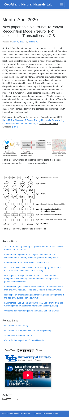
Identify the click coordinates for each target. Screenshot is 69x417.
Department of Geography (16, 326)
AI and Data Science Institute (18, 336)
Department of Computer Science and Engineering (27, 331)
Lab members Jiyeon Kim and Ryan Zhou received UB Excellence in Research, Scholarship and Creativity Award (31, 256)
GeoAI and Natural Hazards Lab (28, 4)
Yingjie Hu (33, 42)
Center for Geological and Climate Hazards (24, 340)
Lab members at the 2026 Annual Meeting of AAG (27, 263)
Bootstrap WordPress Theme (46, 414)
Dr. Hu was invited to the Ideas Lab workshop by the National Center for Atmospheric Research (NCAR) (32, 269)
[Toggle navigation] (61, 4)
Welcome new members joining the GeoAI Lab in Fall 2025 (31, 311)
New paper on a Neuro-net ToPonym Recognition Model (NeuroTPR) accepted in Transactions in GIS (32, 31)
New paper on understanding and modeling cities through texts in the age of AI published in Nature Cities (34, 296)
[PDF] (15, 127)
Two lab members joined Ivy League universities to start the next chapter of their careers (34, 248)
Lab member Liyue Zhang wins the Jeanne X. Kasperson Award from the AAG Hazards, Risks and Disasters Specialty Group (33, 288)
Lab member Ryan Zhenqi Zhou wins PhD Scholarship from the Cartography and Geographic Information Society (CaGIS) (33, 304)
